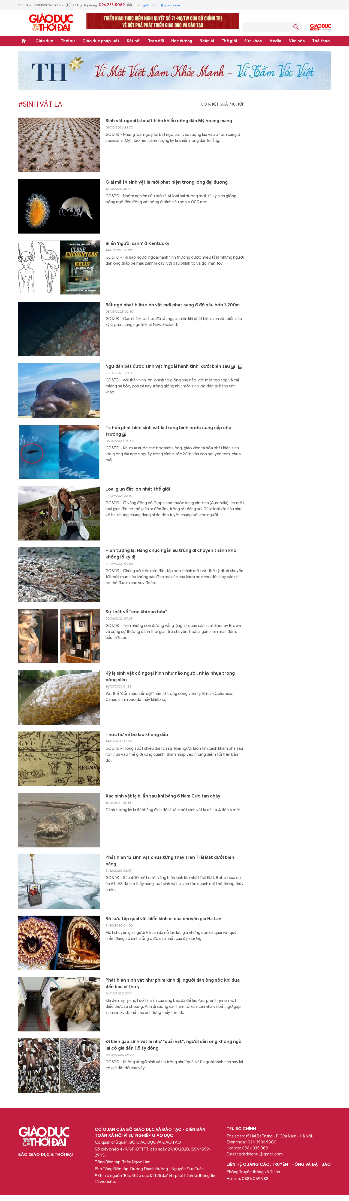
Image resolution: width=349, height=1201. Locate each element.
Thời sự (68, 41)
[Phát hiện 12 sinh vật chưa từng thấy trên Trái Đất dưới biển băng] (59, 881)
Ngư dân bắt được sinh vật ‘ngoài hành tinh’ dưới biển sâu (168, 366)
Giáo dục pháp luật (100, 41)
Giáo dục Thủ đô (320, 27)
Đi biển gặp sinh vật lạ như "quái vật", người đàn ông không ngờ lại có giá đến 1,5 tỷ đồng (174, 1045)
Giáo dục (44, 41)
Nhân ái (207, 41)
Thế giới (229, 41)
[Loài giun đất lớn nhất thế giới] (59, 513)
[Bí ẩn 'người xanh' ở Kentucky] (59, 267)
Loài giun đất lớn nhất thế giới (138, 489)
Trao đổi (156, 41)
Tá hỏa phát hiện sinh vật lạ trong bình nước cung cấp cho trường (168, 431)
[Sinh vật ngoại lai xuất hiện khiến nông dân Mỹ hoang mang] (59, 145)
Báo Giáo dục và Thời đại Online (51, 23)
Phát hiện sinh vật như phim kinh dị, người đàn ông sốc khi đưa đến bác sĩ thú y (173, 984)
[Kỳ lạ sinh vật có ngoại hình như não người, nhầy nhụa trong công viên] (59, 697)
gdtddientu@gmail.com (161, 5)
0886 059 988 (255, 1178)
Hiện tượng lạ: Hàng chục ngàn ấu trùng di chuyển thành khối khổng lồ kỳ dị (171, 554)
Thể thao (321, 41)
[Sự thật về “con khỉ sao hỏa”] (59, 636)
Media (275, 41)
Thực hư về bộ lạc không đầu (137, 734)
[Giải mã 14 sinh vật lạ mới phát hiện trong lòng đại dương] (59, 206)
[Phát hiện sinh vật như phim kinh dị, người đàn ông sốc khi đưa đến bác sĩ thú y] (59, 1004)
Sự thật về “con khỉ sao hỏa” (136, 612)
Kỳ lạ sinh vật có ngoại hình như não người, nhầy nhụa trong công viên (170, 677)
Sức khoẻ (253, 41)
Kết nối (133, 41)
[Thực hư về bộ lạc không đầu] (59, 758)
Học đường (181, 41)
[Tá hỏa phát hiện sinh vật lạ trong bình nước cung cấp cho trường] (59, 452)
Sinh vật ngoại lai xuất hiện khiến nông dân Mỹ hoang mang (169, 121)
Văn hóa (297, 41)
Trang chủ (23, 41)
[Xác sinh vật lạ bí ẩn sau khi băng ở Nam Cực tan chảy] (59, 820)
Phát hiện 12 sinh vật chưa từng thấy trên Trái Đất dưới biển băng (170, 861)
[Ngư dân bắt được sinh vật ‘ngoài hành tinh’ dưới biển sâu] (59, 390)
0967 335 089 (255, 1148)
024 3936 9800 (262, 1142)
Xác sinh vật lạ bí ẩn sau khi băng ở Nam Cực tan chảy (163, 796)
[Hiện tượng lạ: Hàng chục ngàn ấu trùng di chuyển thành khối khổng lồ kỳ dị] (59, 574)
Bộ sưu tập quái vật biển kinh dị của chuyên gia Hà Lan (163, 919)
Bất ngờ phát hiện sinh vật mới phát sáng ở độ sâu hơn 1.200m (173, 305)
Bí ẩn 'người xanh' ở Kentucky (137, 243)
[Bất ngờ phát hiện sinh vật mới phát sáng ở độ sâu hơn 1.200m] (59, 329)
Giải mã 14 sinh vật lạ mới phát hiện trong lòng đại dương (167, 182)
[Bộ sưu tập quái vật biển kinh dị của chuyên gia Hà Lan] (59, 943)
